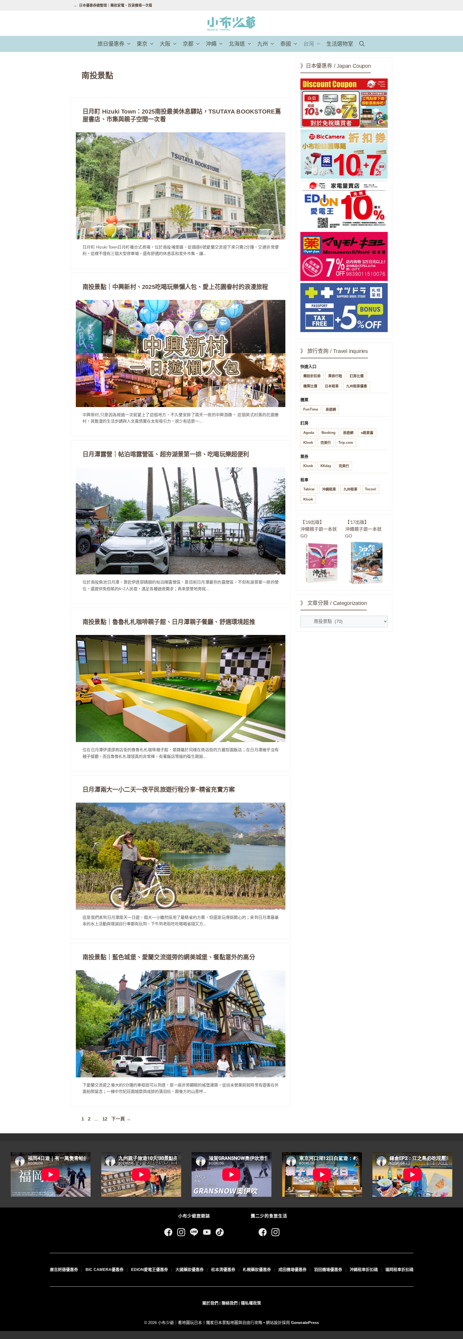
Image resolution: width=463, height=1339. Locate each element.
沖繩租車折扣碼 (364, 1269)
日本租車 (332, 386)
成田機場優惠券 (292, 1269)
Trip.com (345, 443)
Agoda (308, 433)
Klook (308, 443)
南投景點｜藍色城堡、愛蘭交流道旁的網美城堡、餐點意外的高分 (169, 957)
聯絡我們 (230, 1303)
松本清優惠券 (223, 1269)
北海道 (237, 44)
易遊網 (331, 409)
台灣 (308, 44)
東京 (142, 44)
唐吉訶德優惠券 (64, 1269)
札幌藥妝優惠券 (257, 1269)
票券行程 (335, 376)
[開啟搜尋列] (362, 44)
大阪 (165, 44)
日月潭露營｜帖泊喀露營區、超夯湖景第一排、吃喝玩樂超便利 (166, 454)
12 (104, 1119)
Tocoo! (370, 489)
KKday (325, 466)
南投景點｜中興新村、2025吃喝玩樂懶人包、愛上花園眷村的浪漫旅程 (175, 287)
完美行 (325, 443)
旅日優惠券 (111, 44)
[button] (129, 44)
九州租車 (350, 489)
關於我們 (210, 1303)
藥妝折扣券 (312, 376)
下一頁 (121, 1119)
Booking (328, 433)
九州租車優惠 (356, 386)
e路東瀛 (367, 433)
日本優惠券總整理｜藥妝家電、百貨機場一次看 (115, 5)
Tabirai (309, 489)
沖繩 (211, 44)
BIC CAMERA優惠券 (104, 1269)
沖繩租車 (329, 489)
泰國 (285, 44)
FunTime (310, 409)
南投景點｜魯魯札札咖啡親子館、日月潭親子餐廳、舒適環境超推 (169, 622)
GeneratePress (305, 1322)
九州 (262, 44)
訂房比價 (357, 376)
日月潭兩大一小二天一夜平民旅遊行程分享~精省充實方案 (159, 789)
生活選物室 (339, 44)
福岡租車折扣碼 (399, 1269)
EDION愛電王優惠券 (149, 1269)
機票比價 (310, 386)
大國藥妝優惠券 (190, 1269)
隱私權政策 (251, 1303)
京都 (188, 44)
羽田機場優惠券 (328, 1269)
